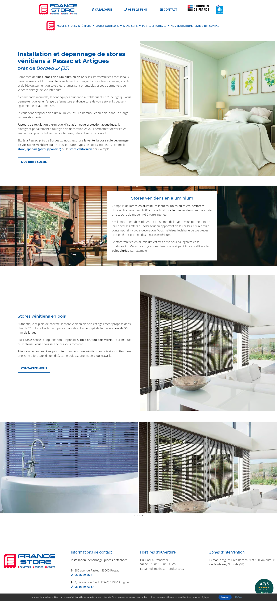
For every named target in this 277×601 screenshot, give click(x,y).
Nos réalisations (182, 25)
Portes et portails (154, 25)
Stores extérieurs (107, 25)
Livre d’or (201, 25)
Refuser (239, 597)
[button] (3, 467)
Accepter (225, 597)
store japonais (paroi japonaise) (39, 149)
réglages (205, 597)
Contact (214, 25)
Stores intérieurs (79, 25)
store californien (80, 149)
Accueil (62, 25)
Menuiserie (130, 25)
